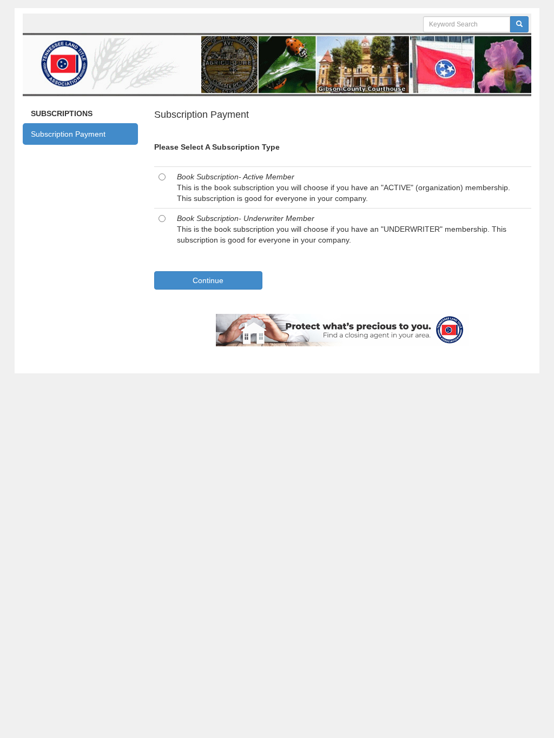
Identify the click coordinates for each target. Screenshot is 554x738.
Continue (208, 280)
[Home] (277, 63)
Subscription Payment (68, 134)
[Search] (519, 24)
